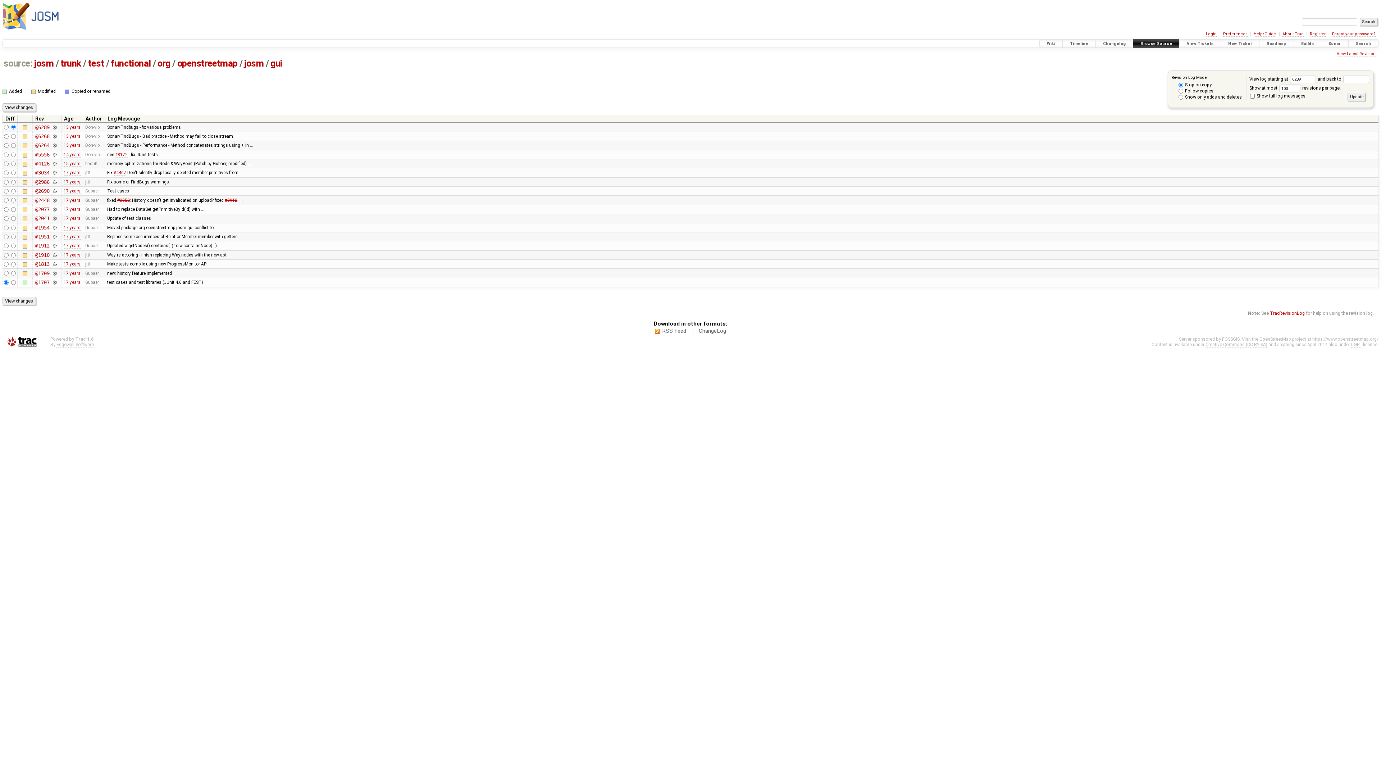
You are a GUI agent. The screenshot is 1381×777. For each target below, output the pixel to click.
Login (1211, 34)
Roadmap (1276, 43)
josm (44, 63)
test (96, 63)
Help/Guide (1265, 34)
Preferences (1235, 34)
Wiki (1051, 43)
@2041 (42, 218)
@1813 (42, 264)
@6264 (42, 145)
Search (1363, 43)
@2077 (42, 209)
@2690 (42, 191)
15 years (72, 163)
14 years (72, 154)
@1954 (42, 228)
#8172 (121, 154)
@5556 (42, 155)
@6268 (42, 136)
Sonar (1334, 43)
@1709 (42, 273)
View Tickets (1200, 43)
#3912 (231, 200)
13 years (72, 127)
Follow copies (1198, 91)
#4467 (120, 172)
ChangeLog (712, 331)
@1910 (42, 255)
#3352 (123, 200)
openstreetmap (207, 63)
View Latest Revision (1356, 53)
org (164, 63)
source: (18, 63)
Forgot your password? (1354, 34)
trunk (70, 63)
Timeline (1079, 43)
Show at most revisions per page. (1295, 88)
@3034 (42, 173)
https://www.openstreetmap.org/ (1345, 339)
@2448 (42, 200)
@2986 (42, 182)
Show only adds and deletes (1213, 97)
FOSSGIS (1231, 339)
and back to (1330, 79)
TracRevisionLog (1287, 313)
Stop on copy (1198, 84)
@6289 (42, 127)
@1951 (42, 237)
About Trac (1293, 34)
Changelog (1114, 43)
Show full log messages (1280, 96)
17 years (72, 172)
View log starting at (1269, 79)
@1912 (42, 246)
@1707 (42, 282)
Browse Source (1156, 43)
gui (276, 63)
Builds (1307, 43)
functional (131, 63)
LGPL (1356, 344)
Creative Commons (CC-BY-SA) (1236, 344)
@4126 (42, 164)
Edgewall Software (75, 344)
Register (1318, 34)
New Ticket (1240, 43)
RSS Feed (674, 331)
